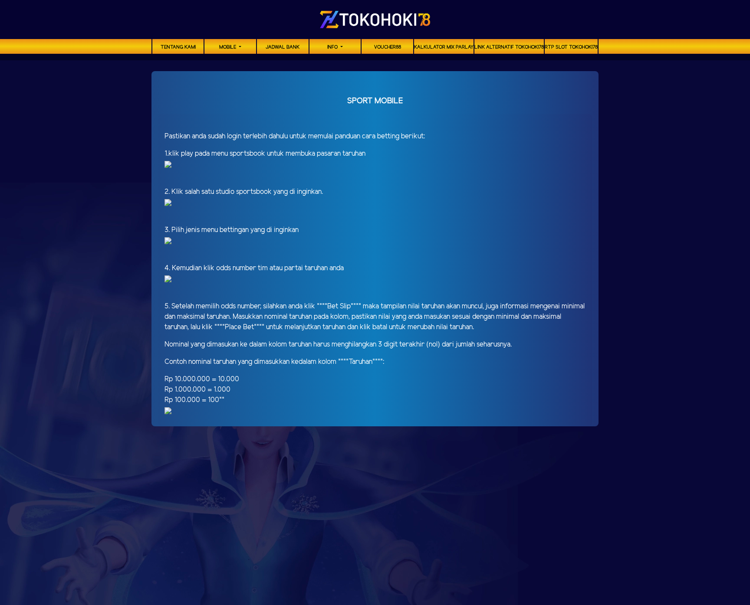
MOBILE (228, 47)
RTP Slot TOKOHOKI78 (571, 47)
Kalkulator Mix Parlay (444, 47)
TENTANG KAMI (178, 47)
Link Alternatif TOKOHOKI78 (509, 47)
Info (333, 47)
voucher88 (387, 47)
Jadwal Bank (282, 47)
